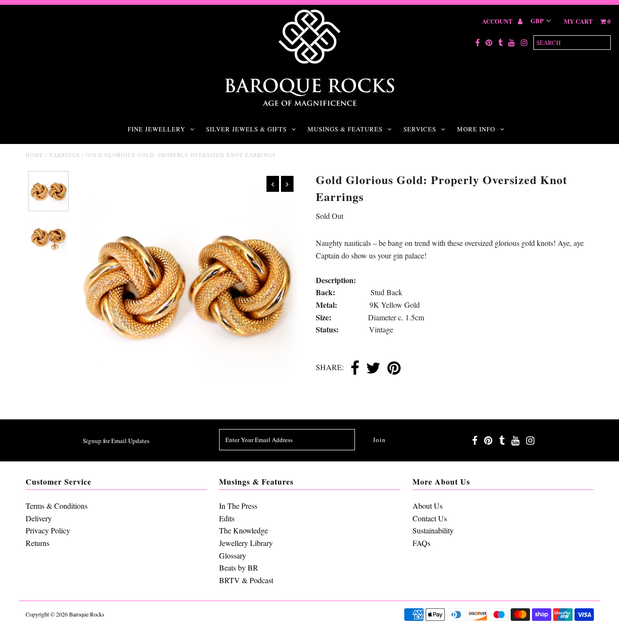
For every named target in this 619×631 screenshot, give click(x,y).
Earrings (64, 154)
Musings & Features (345, 129)
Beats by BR (238, 567)
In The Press (238, 506)
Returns (37, 543)
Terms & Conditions (57, 506)
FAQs (421, 543)
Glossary (232, 555)
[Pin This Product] (393, 368)
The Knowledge (243, 530)
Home (35, 154)
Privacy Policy (48, 530)
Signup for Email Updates (116, 440)
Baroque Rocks (86, 614)
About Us (427, 506)
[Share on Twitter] (373, 368)
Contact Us (430, 518)
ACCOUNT (498, 21)
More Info (476, 129)
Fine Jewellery (156, 129)
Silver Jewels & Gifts (246, 129)
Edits (227, 518)
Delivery (39, 518)
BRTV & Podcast (246, 580)
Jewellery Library (246, 543)
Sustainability (433, 530)
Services (419, 129)
